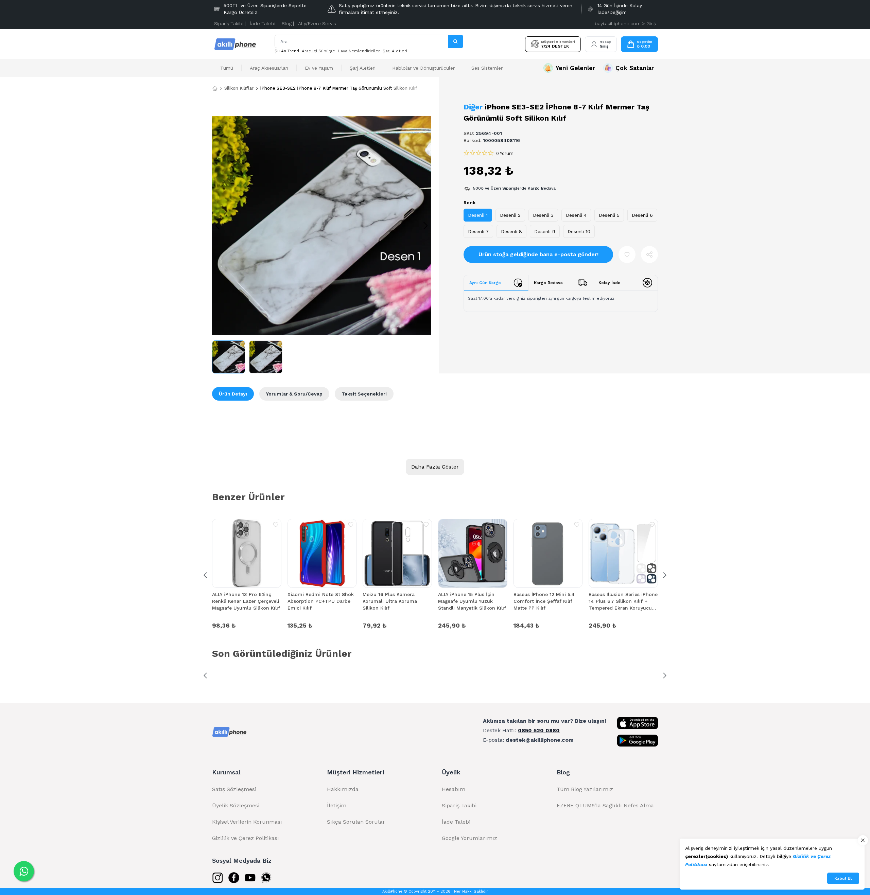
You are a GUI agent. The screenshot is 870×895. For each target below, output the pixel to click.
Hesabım (453, 789)
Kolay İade (609, 282)
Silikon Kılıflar (239, 88)
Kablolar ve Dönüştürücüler (423, 68)
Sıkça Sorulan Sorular (356, 822)
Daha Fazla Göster (435, 466)
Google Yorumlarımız (469, 838)
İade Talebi (456, 822)
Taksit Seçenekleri (364, 394)
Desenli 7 (478, 231)
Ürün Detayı (233, 394)
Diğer (473, 107)
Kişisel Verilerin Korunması (247, 822)
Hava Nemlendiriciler (359, 51)
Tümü (226, 68)
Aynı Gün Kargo (485, 282)
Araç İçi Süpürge (318, 51)
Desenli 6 (642, 215)
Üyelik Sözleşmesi (235, 805)
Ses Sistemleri (487, 68)
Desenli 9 (544, 231)
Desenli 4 (576, 215)
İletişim (336, 805)
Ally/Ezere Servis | (318, 23)
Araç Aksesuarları (269, 68)
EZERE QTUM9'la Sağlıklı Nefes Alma (605, 805)
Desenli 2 (510, 215)
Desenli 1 (478, 215)
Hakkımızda (343, 789)
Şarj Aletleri (395, 51)
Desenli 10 (579, 231)
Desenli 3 (543, 215)
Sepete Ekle (247, 624)
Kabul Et (843, 878)
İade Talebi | (264, 23)
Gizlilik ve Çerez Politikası (245, 838)
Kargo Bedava (548, 282)
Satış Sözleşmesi (234, 789)
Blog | (288, 23)
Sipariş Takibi (459, 805)
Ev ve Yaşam (319, 68)
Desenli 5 (609, 215)
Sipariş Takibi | (230, 23)
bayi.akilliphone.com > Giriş (625, 23)
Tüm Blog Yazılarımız (585, 789)
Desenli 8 (511, 231)
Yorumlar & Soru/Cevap (294, 394)
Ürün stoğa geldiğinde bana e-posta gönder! (538, 254)
